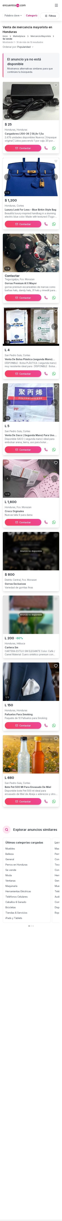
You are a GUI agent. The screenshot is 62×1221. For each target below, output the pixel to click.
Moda (8, 875)
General (9, 859)
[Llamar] (46, 148)
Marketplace (19, 36)
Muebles (10, 848)
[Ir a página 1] (29, 925)
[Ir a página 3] (33, 925)
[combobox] (18, 47)
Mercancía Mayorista (41, 36)
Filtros (52, 15)
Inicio (5, 36)
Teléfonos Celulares (16, 896)
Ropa (58, 912)
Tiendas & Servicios (16, 912)
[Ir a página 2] (31, 925)
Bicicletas (10, 907)
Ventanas (10, 880)
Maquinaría (11, 886)
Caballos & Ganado (15, 902)
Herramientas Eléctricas (18, 891)
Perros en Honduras (16, 864)
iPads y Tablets (13, 918)
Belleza (9, 854)
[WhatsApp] (54, 148)
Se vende (7, 39)
